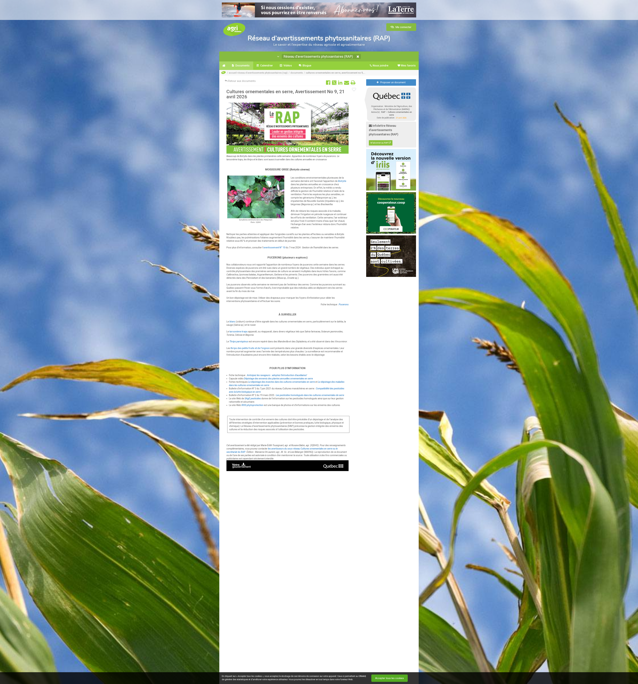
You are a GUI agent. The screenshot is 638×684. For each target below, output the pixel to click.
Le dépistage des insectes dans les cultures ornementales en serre (281, 382)
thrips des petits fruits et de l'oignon (250, 348)
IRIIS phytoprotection (252, 405)
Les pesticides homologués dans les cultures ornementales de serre (310, 395)
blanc (232, 321)
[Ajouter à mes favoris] (354, 90)
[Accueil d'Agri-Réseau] (234, 29)
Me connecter (403, 27)
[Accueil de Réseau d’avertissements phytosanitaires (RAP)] (223, 65)
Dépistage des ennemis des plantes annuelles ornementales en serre (278, 378)
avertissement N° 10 (274, 247)
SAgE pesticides (253, 398)
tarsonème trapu (238, 331)
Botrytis (342, 181)
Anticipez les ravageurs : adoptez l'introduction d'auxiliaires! (277, 375)
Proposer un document (393, 82)
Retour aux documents (241, 81)
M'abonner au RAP (380, 143)
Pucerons (344, 304)
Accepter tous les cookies (389, 678)
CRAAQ (362, 676)
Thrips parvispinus (238, 341)
